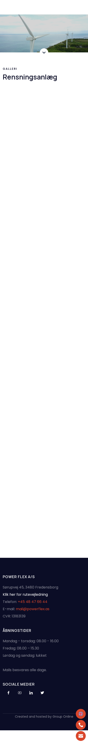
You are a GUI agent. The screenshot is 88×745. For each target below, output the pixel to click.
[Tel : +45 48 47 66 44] (81, 725)
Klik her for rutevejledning (25, 594)
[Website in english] (81, 714)
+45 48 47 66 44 (32, 601)
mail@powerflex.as (32, 609)
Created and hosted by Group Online (44, 716)
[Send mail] (81, 736)
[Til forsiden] (44, 7)
